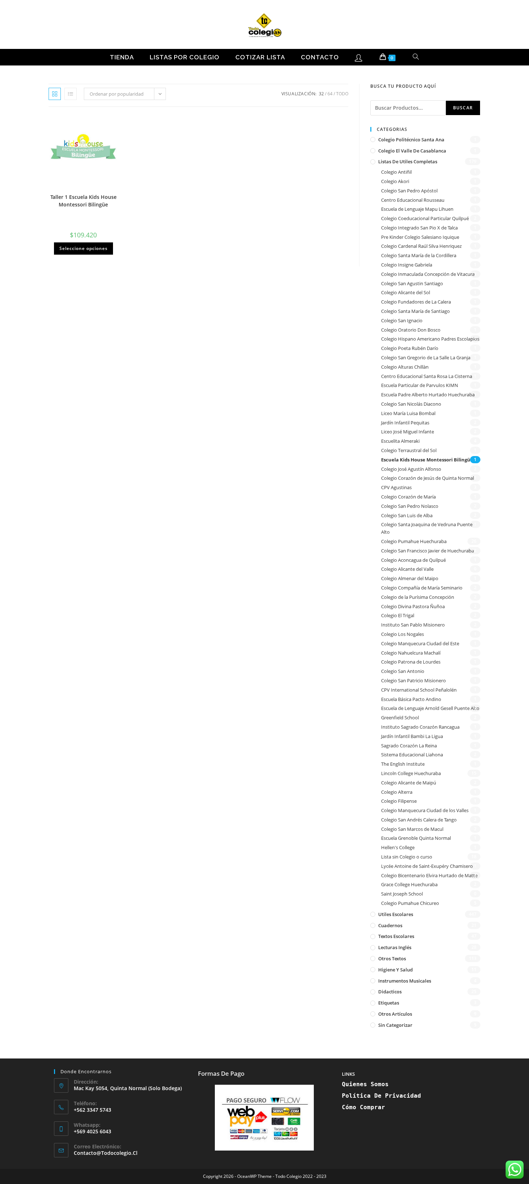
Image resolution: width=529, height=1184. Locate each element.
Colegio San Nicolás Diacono (411, 404)
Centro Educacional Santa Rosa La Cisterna (426, 376)
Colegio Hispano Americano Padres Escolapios (430, 339)
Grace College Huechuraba (409, 884)
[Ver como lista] (70, 94)
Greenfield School (400, 717)
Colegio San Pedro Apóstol (409, 190)
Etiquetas (388, 1002)
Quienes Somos (365, 1084)
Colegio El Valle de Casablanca (412, 150)
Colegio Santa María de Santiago (415, 311)
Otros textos (392, 958)
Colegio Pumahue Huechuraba (414, 541)
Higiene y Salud (395, 969)
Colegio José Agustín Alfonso (411, 469)
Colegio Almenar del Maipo (409, 578)
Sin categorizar (395, 1025)
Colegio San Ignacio (401, 320)
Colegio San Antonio (402, 671)
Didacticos (390, 991)
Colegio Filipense (399, 801)
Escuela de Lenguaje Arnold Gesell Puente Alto (430, 708)
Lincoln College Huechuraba (411, 773)
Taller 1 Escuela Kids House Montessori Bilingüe (83, 200)
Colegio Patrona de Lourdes (410, 662)
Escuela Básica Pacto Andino (411, 699)
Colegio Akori (395, 181)
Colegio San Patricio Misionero (413, 680)
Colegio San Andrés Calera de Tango (419, 819)
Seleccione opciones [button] (83, 248)
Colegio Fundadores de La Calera (416, 302)
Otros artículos (395, 1014)
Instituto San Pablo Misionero (413, 624)
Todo (342, 94)
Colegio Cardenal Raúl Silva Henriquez (421, 246)
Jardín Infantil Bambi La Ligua (412, 736)
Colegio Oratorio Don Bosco (410, 330)
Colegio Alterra (396, 792)
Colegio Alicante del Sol (405, 292)
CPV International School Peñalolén (419, 690)
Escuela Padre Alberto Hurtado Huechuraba (428, 394)
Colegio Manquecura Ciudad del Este (420, 643)
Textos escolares (396, 936)
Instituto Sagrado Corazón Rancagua (420, 727)
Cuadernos (390, 925)
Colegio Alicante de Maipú (408, 782)
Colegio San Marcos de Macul (412, 829)
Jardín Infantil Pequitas (405, 422)
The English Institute (403, 764)
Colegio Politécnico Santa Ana (411, 139)
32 (321, 94)
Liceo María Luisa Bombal (408, 413)
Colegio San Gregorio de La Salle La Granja (425, 357)
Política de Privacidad (381, 1095)
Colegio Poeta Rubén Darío (409, 348)
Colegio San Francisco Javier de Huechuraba (427, 550)
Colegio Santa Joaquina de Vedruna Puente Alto (427, 528)
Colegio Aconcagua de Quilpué (413, 560)
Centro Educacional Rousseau (412, 200)
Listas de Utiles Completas (407, 161)
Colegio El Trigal (397, 615)
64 (330, 94)
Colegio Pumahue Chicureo (410, 903)
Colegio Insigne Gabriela (406, 264)
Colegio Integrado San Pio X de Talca (419, 227)
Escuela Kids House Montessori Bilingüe (427, 459)
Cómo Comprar (363, 1107)
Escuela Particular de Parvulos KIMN (419, 385)
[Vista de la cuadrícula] (55, 94)
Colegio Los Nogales (402, 634)
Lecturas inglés (394, 947)
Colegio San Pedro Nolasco (409, 506)
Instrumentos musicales (404, 981)
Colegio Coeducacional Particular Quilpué (425, 218)
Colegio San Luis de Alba (407, 515)
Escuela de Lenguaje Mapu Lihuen (417, 209)
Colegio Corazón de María (408, 496)
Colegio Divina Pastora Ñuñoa (413, 606)
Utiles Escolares (395, 914)
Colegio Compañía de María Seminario (421, 587)
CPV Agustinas (396, 487)
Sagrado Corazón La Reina (409, 745)
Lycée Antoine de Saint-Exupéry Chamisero (427, 866)
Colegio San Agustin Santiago (412, 283)
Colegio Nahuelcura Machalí (410, 653)
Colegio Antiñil (396, 172)
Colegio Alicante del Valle (407, 569)
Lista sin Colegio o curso (406, 856)
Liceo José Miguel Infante (407, 431)
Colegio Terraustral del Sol (409, 450)
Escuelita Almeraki (400, 441)
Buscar (463, 108)
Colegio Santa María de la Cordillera (418, 255)
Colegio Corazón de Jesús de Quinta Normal (427, 478)
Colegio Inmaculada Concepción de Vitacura (428, 274)
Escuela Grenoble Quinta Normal (416, 838)
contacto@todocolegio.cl (105, 1152)
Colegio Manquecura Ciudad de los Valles (425, 810)
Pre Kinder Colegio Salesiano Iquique (420, 237)
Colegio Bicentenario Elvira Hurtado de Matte (429, 875)
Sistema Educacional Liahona (412, 754)
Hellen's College (398, 847)
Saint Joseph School (402, 894)
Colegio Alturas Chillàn (405, 367)
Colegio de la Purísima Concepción (417, 597)
